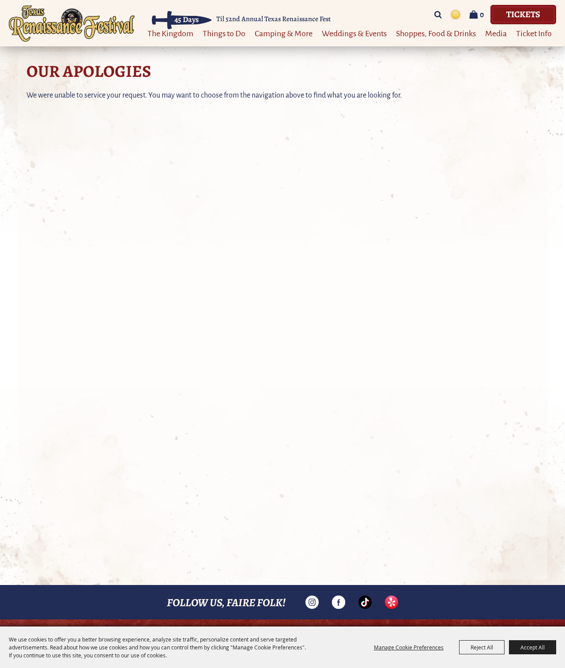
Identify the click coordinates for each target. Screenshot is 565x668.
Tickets (523, 14)
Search (438, 14)
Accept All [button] (532, 647)
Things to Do (224, 32)
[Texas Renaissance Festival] (72, 23)
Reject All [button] (482, 647)
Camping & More (284, 32)
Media (496, 32)
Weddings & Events (354, 32)
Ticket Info (534, 32)
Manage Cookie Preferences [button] (409, 647)
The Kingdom (170, 32)
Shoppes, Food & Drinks (436, 32)
